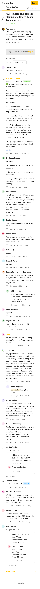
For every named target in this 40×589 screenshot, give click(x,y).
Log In (30, 52)
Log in (34, 3)
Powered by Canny (20, 583)
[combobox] (20, 62)
